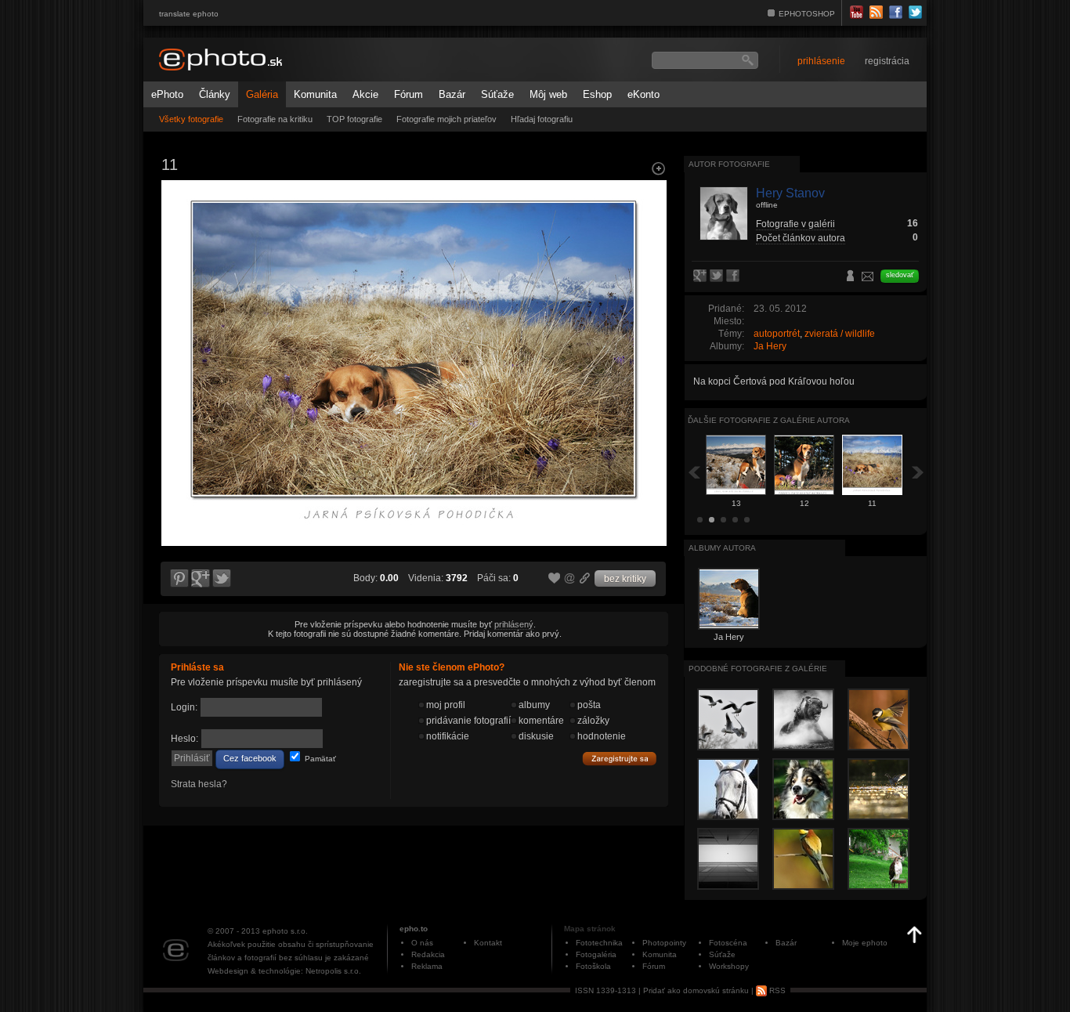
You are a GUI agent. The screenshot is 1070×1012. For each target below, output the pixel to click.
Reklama (427, 966)
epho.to (413, 928)
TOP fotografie (354, 119)
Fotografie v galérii (795, 224)
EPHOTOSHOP (807, 13)
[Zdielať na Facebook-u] (734, 276)
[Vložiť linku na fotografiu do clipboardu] (585, 578)
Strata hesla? (199, 784)
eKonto (643, 94)
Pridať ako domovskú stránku (696, 990)
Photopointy (664, 942)
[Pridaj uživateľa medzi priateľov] (851, 277)
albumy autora (722, 548)
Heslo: (184, 738)
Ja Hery (770, 346)
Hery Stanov (790, 193)
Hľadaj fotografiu (542, 119)
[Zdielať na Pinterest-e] (178, 578)
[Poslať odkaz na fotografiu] (570, 580)
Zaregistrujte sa (619, 759)
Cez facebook (250, 758)
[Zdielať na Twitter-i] (222, 578)
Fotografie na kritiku (275, 119)
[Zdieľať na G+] (200, 578)
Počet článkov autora (800, 238)
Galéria (262, 94)
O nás (422, 942)
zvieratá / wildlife (839, 333)
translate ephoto (189, 13)
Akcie (365, 94)
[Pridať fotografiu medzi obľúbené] (554, 579)
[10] (649, 318)
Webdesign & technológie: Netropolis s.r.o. (284, 971)
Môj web (548, 94)
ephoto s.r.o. (285, 931)
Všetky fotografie (191, 119)
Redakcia (428, 954)
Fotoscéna (728, 942)
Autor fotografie (729, 164)
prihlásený (513, 624)
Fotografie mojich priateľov (446, 119)
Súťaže (497, 94)
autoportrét (777, 333)
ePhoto (167, 94)
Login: (184, 707)
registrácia (887, 61)
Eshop (597, 94)
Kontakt (488, 942)
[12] (178, 318)
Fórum (408, 94)
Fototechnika (599, 942)
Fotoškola (593, 966)
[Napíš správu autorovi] (868, 279)
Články (214, 94)
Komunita (315, 94)
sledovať (899, 275)
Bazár (452, 94)
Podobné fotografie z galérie (758, 668)
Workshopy (729, 966)
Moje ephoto (864, 942)
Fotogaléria (596, 954)
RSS (776, 990)
